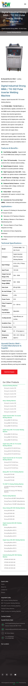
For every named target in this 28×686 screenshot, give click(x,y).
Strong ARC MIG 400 (9, 513)
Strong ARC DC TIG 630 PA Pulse (12, 454)
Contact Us (4, 589)
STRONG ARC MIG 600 (9, 568)
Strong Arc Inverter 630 (10, 396)
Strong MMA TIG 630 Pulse (11, 426)
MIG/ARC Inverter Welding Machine (10, 606)
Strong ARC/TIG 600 (9, 480)
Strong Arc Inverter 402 (10, 391)
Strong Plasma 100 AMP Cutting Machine (14, 501)
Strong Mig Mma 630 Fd (10, 536)
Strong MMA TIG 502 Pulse (11, 423)
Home (13, 25)
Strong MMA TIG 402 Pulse (11, 420)
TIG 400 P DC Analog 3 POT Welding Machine (13, 487)
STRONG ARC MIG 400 (9, 562)
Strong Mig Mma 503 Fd (10, 533)
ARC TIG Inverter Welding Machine (10, 603)
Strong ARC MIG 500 (9, 516)
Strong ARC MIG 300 (9, 510)
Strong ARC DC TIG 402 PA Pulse (12, 448)
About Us (3, 587)
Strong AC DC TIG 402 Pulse (11, 462)
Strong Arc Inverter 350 (10, 388)
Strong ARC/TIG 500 (9, 477)
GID (14, 684)
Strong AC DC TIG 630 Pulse (11, 468)
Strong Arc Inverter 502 (10, 394)
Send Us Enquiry (9, 372)
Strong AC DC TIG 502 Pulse (11, 465)
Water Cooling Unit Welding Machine (11, 611)
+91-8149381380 (9, 638)
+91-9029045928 (9, 636)
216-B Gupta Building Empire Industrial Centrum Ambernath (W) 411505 (15, 624)
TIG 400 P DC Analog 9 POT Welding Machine (13, 491)
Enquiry (3, 592)
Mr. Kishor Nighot (9, 633)
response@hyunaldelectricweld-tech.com (16, 629)
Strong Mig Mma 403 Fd (10, 530)
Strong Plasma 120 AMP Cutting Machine (14, 504)
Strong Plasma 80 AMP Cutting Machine (14, 498)
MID (17, 682)
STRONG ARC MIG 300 (9, 559)
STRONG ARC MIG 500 (9, 565)
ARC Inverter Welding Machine (9, 600)
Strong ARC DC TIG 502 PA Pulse (12, 451)
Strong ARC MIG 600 (9, 519)
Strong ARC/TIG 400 (9, 474)
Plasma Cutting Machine (7, 608)
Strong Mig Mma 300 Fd (10, 527)
